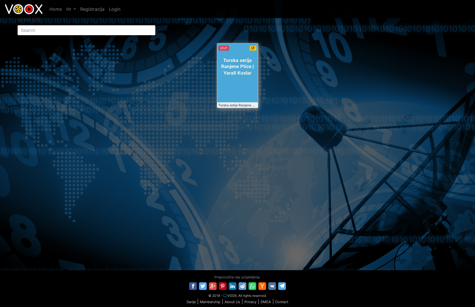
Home (55, 9)
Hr (69, 9)
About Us (232, 302)
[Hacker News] (262, 286)
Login (114, 9)
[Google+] (213, 286)
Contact (281, 302)
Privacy (250, 302)
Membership (210, 302)
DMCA (266, 302)
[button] (459, 291)
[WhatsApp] (252, 286)
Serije (191, 302)
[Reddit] (242, 286)
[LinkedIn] (232, 286)
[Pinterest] (223, 286)
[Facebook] (193, 286)
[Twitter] (203, 286)
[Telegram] (282, 286)
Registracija (92, 9)
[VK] (272, 286)
